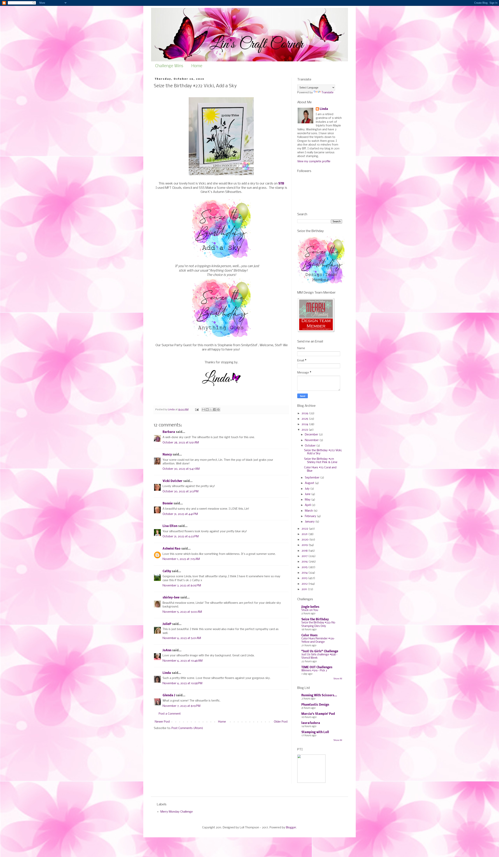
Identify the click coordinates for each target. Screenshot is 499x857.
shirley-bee (171, 597)
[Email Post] (196, 409)
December (312, 434)
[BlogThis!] (207, 409)
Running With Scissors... (319, 695)
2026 (305, 413)
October (310, 445)
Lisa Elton (170, 526)
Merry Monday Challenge (176, 811)
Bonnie (168, 503)
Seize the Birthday (315, 619)
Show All (338, 679)
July (307, 488)
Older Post (281, 721)
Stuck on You (309, 610)
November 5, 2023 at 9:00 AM (182, 611)
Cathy (167, 571)
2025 (305, 418)
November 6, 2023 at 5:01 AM (182, 638)
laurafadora (310, 723)
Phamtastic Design (315, 704)
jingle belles (310, 607)
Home (196, 66)
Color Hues (309, 635)
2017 (305, 556)
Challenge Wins (169, 66)
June (308, 494)
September (312, 477)
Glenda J (169, 695)
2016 (305, 561)
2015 (305, 567)
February (311, 516)
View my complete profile (313, 161)
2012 (305, 583)
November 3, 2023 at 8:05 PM (182, 585)
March (309, 510)
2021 (305, 534)
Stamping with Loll (315, 732)
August (310, 483)
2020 (305, 539)
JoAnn (167, 650)
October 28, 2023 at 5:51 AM (181, 442)
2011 (305, 589)
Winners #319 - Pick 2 (314, 670)
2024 (305, 424)
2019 (305, 545)
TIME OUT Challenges (316, 667)
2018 (305, 550)
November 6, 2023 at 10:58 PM (182, 683)
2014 (305, 572)
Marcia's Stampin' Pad (318, 714)
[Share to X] (211, 409)
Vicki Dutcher (172, 481)
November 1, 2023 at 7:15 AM (181, 559)
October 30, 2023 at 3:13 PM (180, 491)
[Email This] (203, 409)
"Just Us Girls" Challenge (319, 651)
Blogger (291, 827)
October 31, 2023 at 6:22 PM (181, 536)
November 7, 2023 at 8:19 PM (181, 706)
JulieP (167, 624)
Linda (167, 673)
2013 (305, 578)
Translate (327, 92)
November (312, 440)
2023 (305, 429)
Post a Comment (170, 713)
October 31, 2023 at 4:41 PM (180, 514)
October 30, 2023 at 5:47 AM (181, 468)
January (310, 521)
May (308, 499)
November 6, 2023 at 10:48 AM (183, 660)
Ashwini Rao (171, 548)
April (308, 505)
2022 (305, 528)
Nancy (167, 454)
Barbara (169, 432)
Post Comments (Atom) (187, 728)
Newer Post (162, 721)
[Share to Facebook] (215, 409)
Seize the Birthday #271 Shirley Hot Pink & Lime (320, 460)
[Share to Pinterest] (218, 409)
